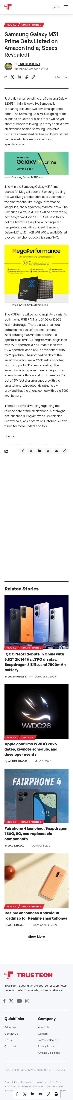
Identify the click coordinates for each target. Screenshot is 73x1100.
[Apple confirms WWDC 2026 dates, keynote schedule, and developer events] (36, 711)
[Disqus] (36, 514)
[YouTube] (19, 1001)
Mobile (11, 24)
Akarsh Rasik (17, 676)
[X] (11, 1001)
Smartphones (31, 24)
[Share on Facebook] (17, 1094)
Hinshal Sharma (29, 64)
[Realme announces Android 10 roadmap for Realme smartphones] (36, 880)
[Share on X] (12, 77)
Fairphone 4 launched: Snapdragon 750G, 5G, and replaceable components (35, 833)
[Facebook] (4, 1001)
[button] (67, 6)
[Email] (40, 1094)
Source (9, 436)
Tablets (27, 737)
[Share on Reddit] (26, 77)
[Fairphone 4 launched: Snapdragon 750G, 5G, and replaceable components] (36, 796)
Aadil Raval (16, 845)
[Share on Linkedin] (19, 77)
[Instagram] (27, 1001)
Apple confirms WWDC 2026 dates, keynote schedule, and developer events (30, 749)
